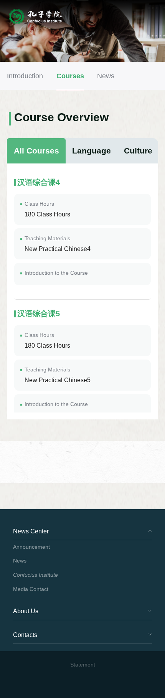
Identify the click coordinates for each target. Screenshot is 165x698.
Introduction (25, 76)
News (105, 76)
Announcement (31, 547)
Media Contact (30, 589)
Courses (70, 76)
